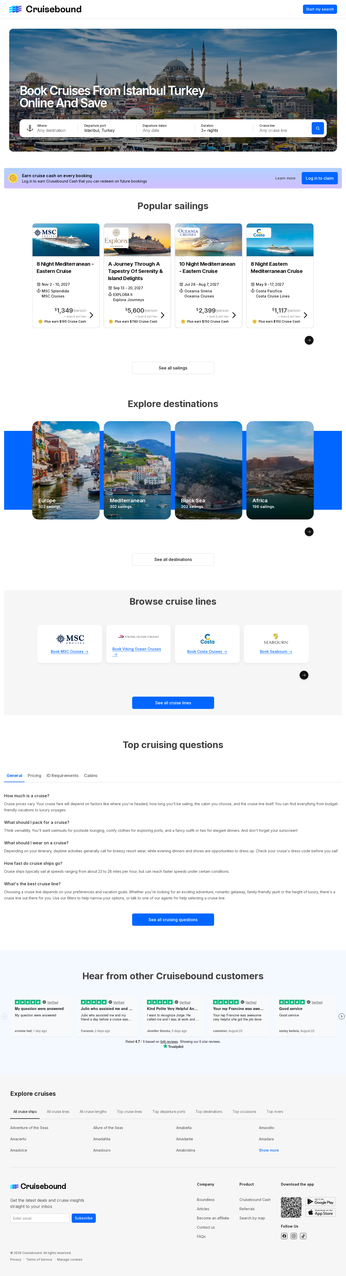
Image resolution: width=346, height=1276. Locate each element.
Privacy (15, 1259)
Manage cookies (69, 1259)
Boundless (206, 1199)
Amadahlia (101, 1139)
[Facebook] (284, 1236)
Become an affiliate (213, 1218)
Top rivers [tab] (275, 1111)
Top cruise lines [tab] (129, 1111)
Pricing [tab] (34, 775)
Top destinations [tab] (208, 1111)
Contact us (206, 1227)
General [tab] (14, 775)
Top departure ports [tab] (168, 1111)
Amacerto (18, 1139)
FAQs (201, 1236)
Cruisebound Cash (255, 1199)
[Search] (318, 128)
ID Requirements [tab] (62, 775)
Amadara (266, 1139)
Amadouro (102, 1150)
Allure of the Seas (108, 1127)
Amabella (184, 1127)
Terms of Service (39, 1259)
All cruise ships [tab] (25, 1111)
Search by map (252, 1218)
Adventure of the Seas (29, 1127)
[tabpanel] (173, 847)
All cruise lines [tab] (58, 1111)
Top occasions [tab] (244, 1111)
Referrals (247, 1209)
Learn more (285, 178)
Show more (269, 1150)
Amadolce (18, 1150)
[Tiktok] (303, 1236)
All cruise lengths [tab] (93, 1111)
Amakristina (185, 1150)
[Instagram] (293, 1236)
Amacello (266, 1127)
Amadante (184, 1139)
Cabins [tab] (91, 775)
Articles (203, 1209)
